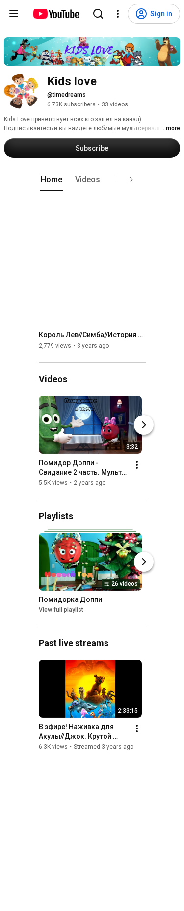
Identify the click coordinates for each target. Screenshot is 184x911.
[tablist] (92, 179)
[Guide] (14, 14)
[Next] (144, 425)
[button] (131, 179)
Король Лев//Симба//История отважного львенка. (92, 334)
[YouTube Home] (56, 13)
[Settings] (118, 14)
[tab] (51, 179)
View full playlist (61, 609)
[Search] (98, 14)
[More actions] (137, 464)
